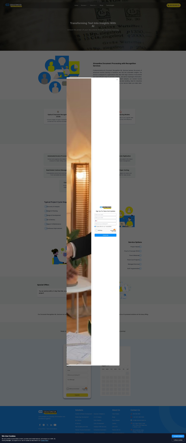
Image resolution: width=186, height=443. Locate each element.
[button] (96, 221)
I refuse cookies (178, 440)
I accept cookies (178, 436)
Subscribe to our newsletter (104, 226)
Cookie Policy (44, 440)
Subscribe (105, 235)
